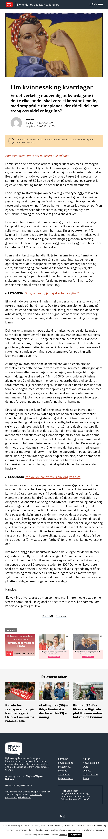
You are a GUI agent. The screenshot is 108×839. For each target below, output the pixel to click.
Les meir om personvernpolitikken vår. (23, 796)
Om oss (87, 770)
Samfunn (63, 758)
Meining (62, 770)
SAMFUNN (47, 616)
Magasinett (64, 766)
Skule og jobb (65, 762)
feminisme (61, 616)
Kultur (86, 758)
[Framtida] (10, 4)
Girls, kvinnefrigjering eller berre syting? (52, 293)
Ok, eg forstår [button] (75, 834)
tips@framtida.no (70, 793)
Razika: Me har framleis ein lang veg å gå (52, 477)
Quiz (85, 766)
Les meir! (63, 834)
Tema (86, 778)
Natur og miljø (91, 762)
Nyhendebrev (65, 778)
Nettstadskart (90, 774)
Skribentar (64, 774)
